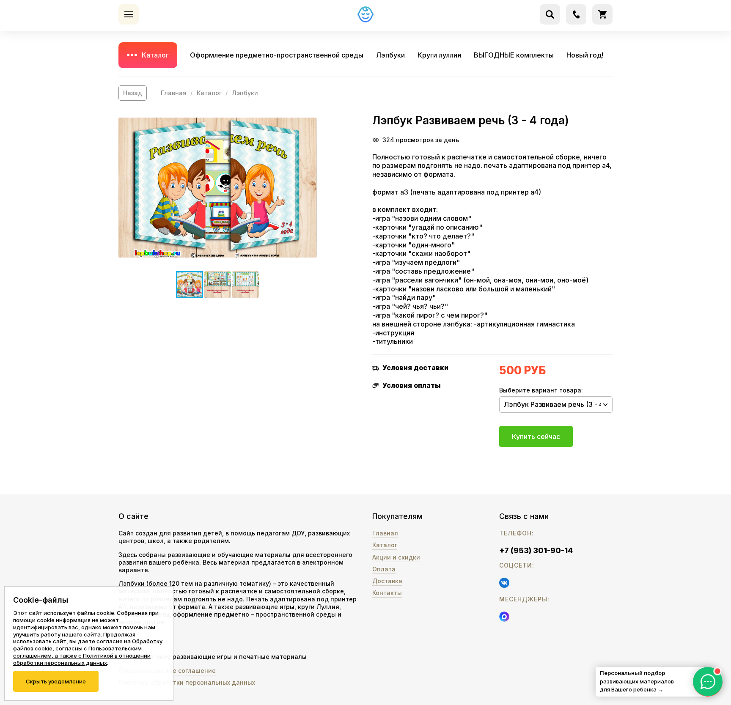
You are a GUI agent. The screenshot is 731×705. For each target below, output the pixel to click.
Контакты (387, 592)
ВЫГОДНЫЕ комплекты (514, 55)
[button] (217, 187)
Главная (174, 92)
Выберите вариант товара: (541, 390)
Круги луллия (439, 55)
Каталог (155, 55)
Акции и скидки (396, 557)
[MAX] (504, 617)
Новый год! (584, 55)
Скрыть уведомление (56, 681)
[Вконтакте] (504, 583)
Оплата (384, 569)
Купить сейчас (536, 436)
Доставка (387, 580)
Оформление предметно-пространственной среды (276, 55)
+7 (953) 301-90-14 (536, 550)
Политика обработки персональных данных (186, 682)
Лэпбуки (390, 55)
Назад (132, 92)
